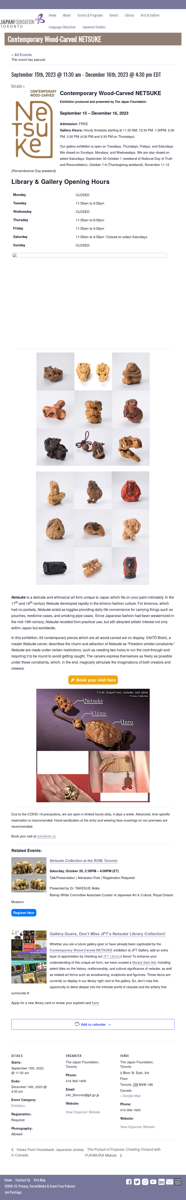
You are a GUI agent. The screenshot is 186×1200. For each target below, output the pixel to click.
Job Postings (13, 1192)
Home (52, 14)
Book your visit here (96, 680)
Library (129, 14)
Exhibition (18, 1105)
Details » (18, 86)
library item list (144, 962)
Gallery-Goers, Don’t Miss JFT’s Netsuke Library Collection (107, 934)
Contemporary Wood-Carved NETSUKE (81, 950)
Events (114, 14)
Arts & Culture (150, 14)
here (95, 1002)
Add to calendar (93, 1024)
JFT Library (111, 956)
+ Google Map (130, 1095)
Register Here (23, 912)
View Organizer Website (83, 1112)
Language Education (62, 26)
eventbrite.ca (46, 836)
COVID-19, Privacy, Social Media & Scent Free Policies (40, 1185)
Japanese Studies (93, 26)
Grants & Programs (90, 14)
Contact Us (22, 1179)
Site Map (39, 1179)
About (67, 14)
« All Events (21, 54)
